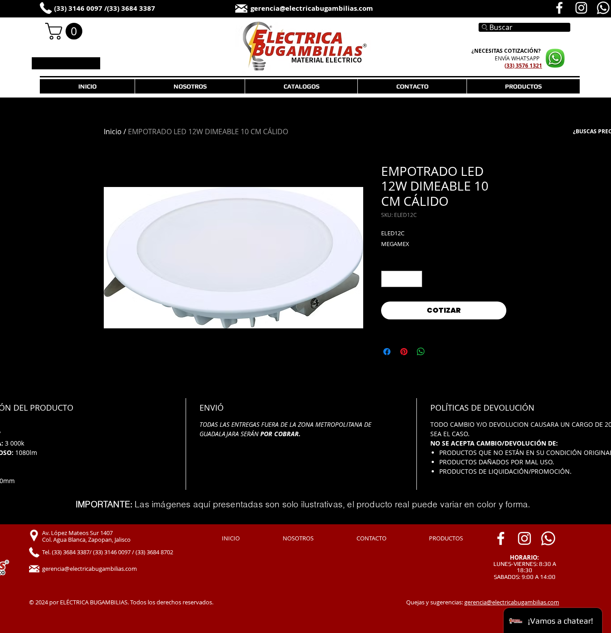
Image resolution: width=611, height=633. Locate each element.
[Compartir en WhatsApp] (421, 351)
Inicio (113, 131)
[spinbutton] (402, 279)
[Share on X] (438, 351)
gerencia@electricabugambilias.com (511, 602)
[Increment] (415, 279)
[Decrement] (388, 279)
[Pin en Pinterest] (404, 351)
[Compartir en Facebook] (387, 351)
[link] (65, 31)
